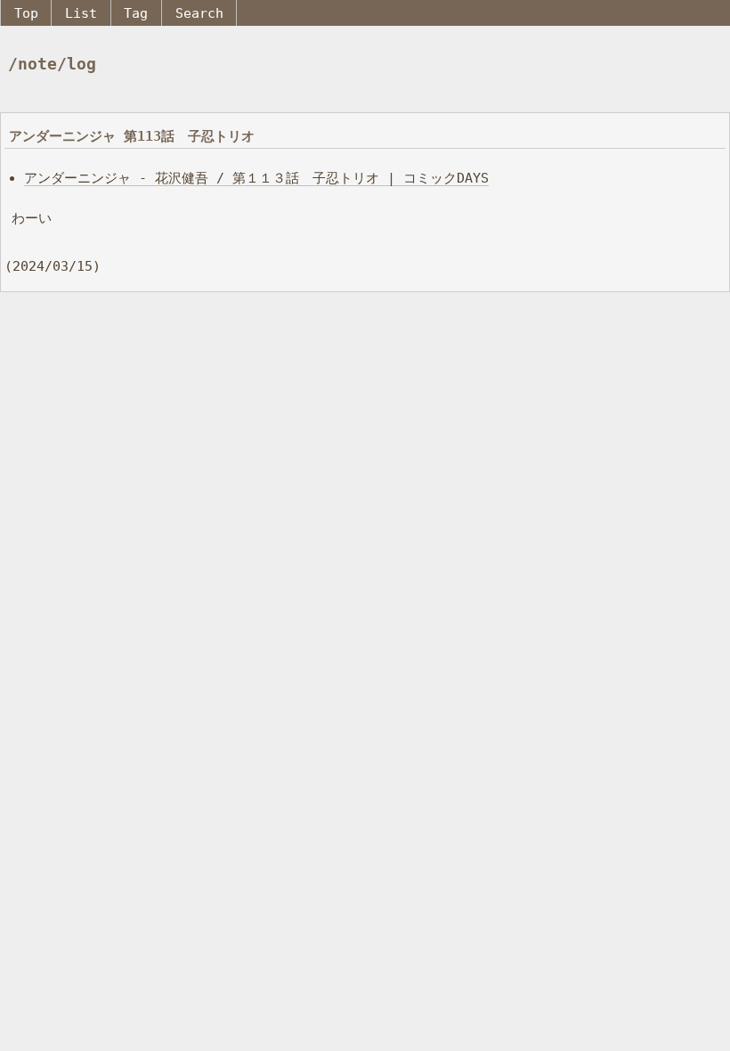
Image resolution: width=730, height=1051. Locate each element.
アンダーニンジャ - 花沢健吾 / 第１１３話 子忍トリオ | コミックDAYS (256, 177)
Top (26, 12)
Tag (136, 12)
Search (199, 12)
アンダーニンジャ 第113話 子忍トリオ (132, 135)
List (81, 12)
